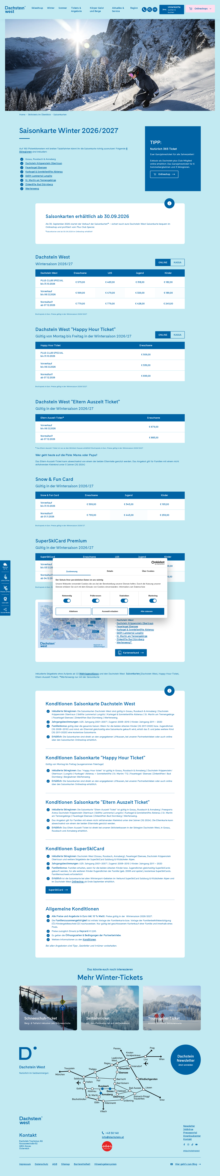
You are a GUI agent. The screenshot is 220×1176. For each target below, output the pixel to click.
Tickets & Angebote (76, 9)
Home (22, 114)
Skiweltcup (37, 8)
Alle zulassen (147, 611)
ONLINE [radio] (163, 262)
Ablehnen (73, 611)
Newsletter (189, 1126)
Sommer (63, 8)
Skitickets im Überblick (39, 114)
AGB (54, 1164)
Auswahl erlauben (110, 611)
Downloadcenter (192, 1136)
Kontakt (187, 1139)
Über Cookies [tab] (148, 571)
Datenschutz (41, 1164)
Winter (50, 8)
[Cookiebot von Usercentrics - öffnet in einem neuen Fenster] (153, 563)
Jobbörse (188, 1129)
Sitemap (65, 1164)
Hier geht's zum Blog (186, 1164)
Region (134, 8)
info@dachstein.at (113, 1137)
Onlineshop (164, 174)
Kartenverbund (131, 652)
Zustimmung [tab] (72, 571)
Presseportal (190, 1132)
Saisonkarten (60, 114)
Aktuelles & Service (118, 9)
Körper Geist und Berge (97, 9)
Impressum (25, 1164)
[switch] (95, 601)
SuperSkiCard (56, 889)
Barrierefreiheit (82, 1164)
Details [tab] (110, 571)
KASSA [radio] (177, 262)
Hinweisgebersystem (105, 1164)
